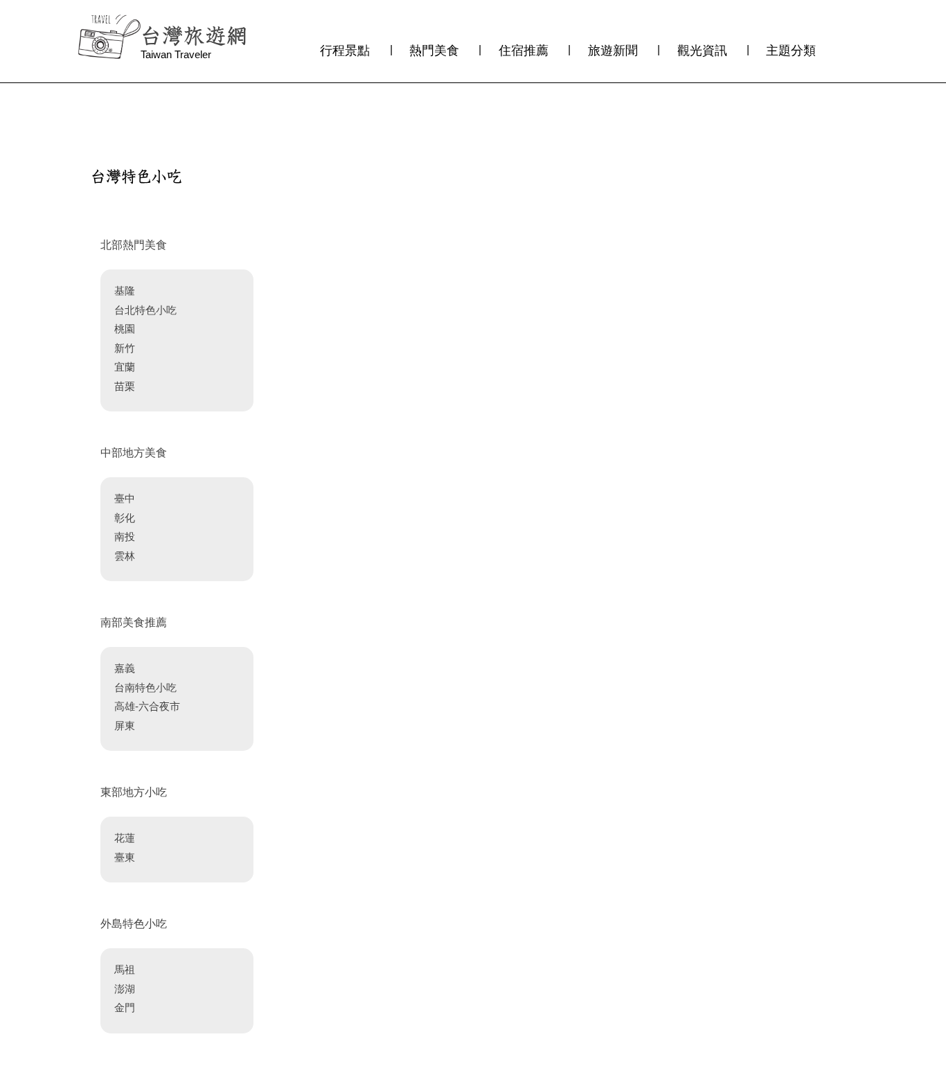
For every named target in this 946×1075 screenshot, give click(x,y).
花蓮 (124, 838)
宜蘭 (124, 367)
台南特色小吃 (145, 687)
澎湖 (124, 989)
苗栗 (124, 386)
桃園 (124, 329)
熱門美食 (434, 50)
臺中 (124, 498)
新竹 (124, 348)
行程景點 (345, 50)
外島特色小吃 (133, 924)
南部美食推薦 (133, 622)
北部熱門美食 (133, 245)
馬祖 (124, 969)
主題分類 (791, 50)
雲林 (124, 556)
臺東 (124, 857)
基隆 (124, 290)
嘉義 (124, 668)
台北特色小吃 (145, 310)
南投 (124, 536)
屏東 (124, 725)
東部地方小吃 (133, 792)
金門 (124, 1007)
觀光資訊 (702, 50)
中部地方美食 (133, 453)
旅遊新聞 (613, 50)
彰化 (124, 518)
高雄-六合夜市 (147, 706)
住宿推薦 (523, 50)
